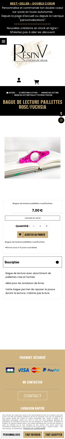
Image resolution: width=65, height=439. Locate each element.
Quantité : (23, 226)
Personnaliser (11, 434)
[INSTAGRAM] (61, 120)
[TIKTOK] (61, 113)
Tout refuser (32, 434)
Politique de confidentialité (34, 428)
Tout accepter (53, 434)
